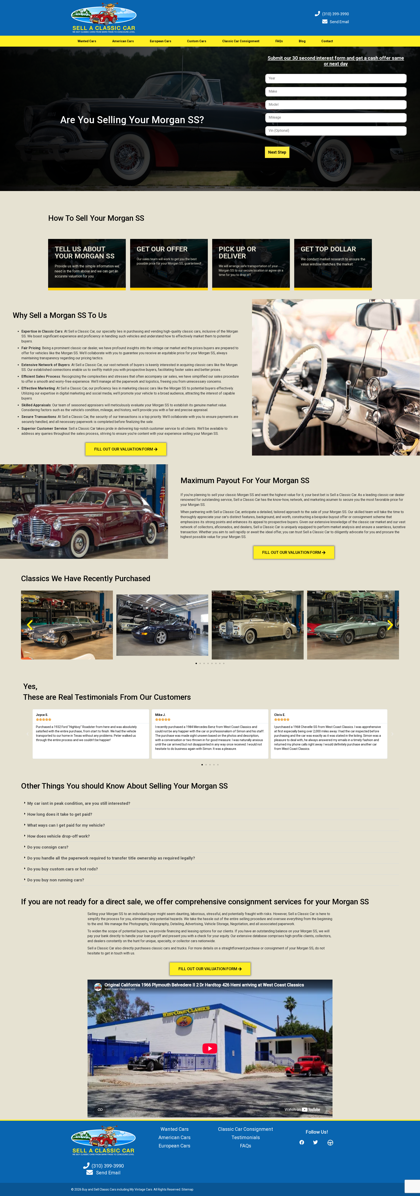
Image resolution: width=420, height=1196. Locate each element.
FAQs (279, 41)
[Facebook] (304, 1142)
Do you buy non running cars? (55, 879)
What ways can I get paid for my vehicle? (66, 825)
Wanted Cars (87, 41)
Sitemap (187, 1189)
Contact (327, 41)
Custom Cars (196, 41)
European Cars (160, 41)
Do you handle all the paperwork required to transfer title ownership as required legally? (111, 858)
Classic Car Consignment (240, 41)
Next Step (277, 152)
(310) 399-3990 (335, 14)
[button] (29, 625)
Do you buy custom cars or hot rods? (62, 869)
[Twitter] (315, 1142)
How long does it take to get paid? (59, 814)
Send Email (339, 21)
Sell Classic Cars (105, 1189)
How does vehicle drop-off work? (58, 836)
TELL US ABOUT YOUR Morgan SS (85, 252)
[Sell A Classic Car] (103, 1140)
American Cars (123, 41)
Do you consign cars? (47, 847)
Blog (302, 41)
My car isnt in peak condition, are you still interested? (78, 803)
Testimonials (245, 1137)
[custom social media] (328, 1142)
